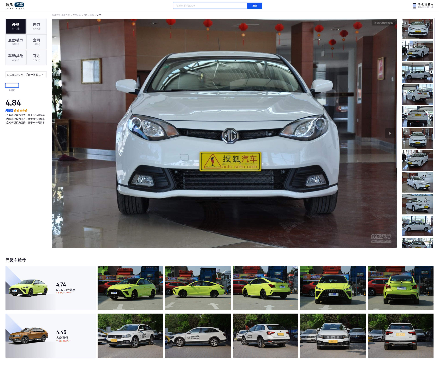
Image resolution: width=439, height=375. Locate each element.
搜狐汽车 (14, 5)
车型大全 (77, 15)
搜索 (254, 5)
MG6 (99, 15)
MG (85, 15)
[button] (138, 133)
